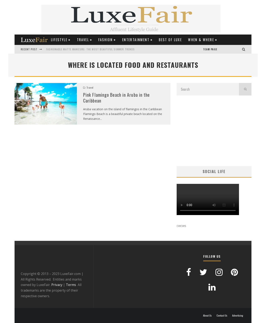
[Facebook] (230, 49)
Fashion (105, 39)
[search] (245, 89)
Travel (83, 39)
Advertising (237, 315)
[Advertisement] (214, 131)
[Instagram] (238, 49)
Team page (210, 49)
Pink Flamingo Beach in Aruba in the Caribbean (116, 97)
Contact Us (222, 315)
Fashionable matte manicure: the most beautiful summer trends (90, 49)
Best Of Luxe (170, 39)
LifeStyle (59, 39)
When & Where (201, 39)
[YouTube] (221, 49)
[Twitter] (234, 49)
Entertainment (135, 39)
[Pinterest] (225, 49)
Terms (71, 284)
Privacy (56, 284)
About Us (207, 315)
